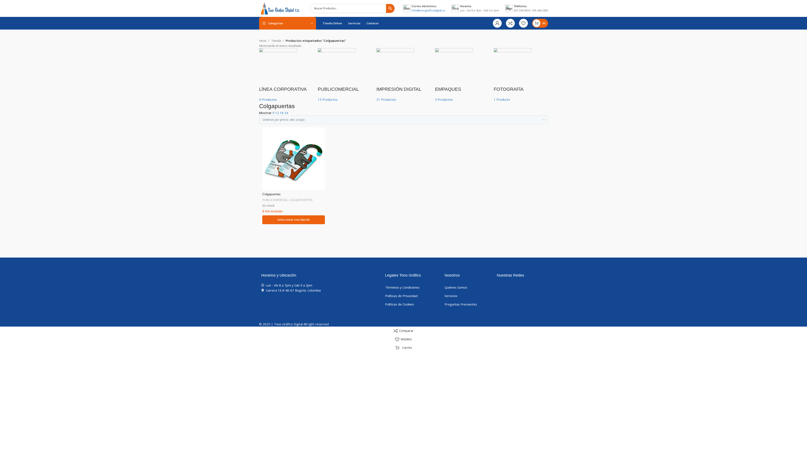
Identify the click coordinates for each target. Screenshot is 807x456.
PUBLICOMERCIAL (275, 200)
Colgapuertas (271, 194)
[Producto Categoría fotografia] (403, 75)
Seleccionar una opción (293, 219)
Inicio (262, 40)
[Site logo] (280, 8)
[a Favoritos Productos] (523, 23)
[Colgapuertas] (293, 158)
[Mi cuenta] (497, 23)
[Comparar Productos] (510, 23)
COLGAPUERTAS (301, 200)
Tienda (276, 40)
